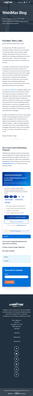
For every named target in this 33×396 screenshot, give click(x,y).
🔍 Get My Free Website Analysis (16, 217)
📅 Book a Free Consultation (16, 221)
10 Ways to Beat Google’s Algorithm (13, 247)
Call (21, 2)
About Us (17, 333)
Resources (17, 337)
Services (16, 328)
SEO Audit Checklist (8, 251)
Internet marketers (10, 90)
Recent (6, 236)
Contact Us (17, 341)
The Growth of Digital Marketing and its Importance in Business (14, 242)
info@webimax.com (21, 225)
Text (26, 2)
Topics (6, 257)
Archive (6, 261)
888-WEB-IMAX (17, 326)
